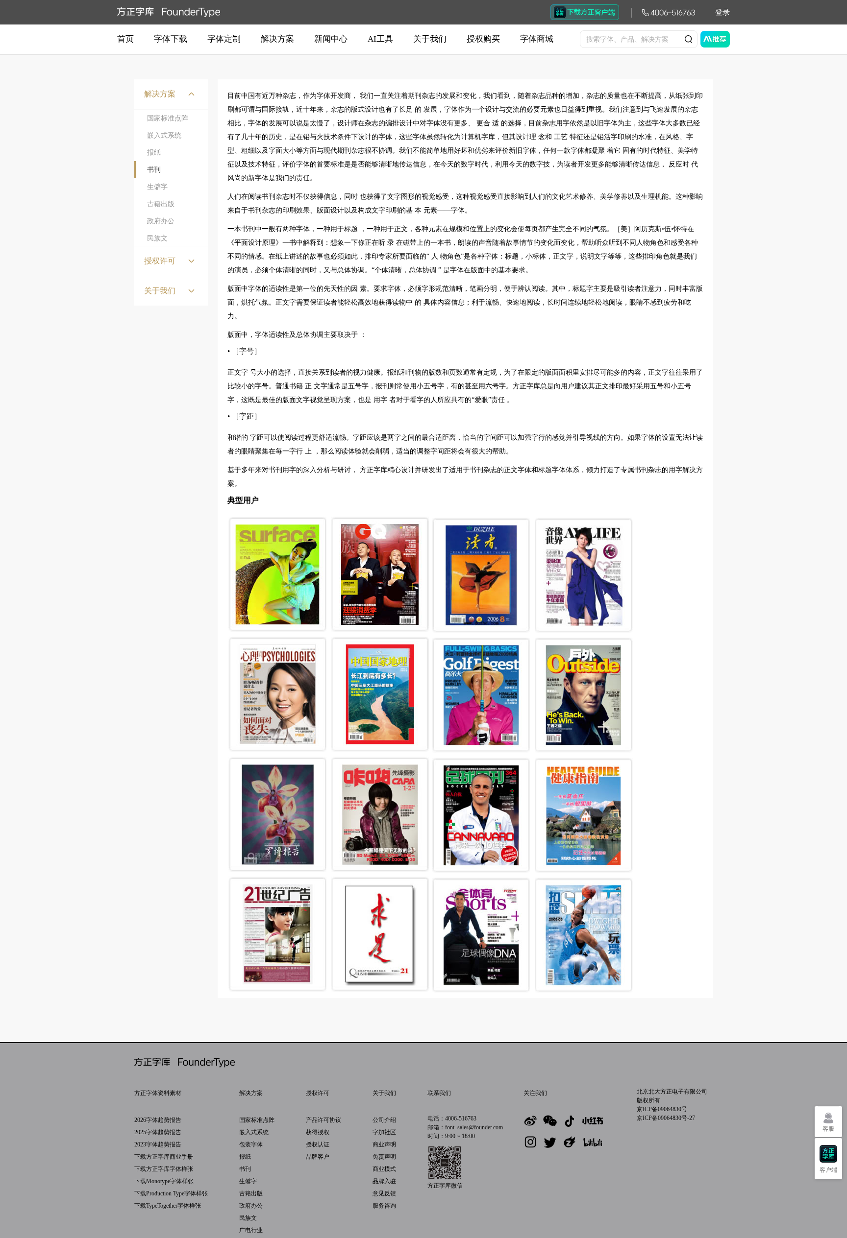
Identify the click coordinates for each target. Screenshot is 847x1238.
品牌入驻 (384, 1181)
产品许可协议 (323, 1120)
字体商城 (536, 39)
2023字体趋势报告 (157, 1144)
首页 (125, 39)
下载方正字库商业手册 (163, 1156)
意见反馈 (384, 1193)
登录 (722, 12)
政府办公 (160, 221)
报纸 (154, 152)
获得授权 (317, 1132)
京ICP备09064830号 (662, 1109)
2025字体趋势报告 (157, 1132)
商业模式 (384, 1169)
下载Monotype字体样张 (164, 1181)
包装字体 (251, 1144)
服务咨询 (384, 1205)
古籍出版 (160, 204)
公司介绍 (384, 1120)
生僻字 (157, 186)
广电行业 (251, 1230)
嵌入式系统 (164, 135)
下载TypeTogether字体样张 (167, 1205)
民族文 (157, 238)
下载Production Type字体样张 (171, 1193)
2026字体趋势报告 (157, 1120)
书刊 (154, 169)
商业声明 (384, 1144)
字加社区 (384, 1132)
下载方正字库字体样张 (163, 1169)
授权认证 (317, 1144)
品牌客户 (317, 1156)
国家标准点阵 (167, 118)
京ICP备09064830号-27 (666, 1118)
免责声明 (384, 1156)
